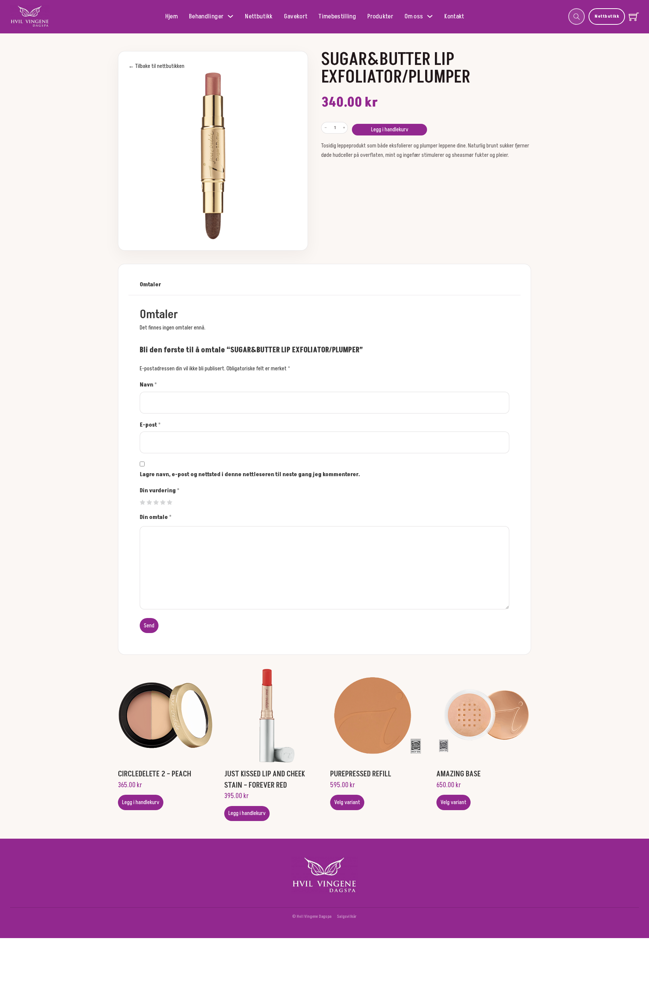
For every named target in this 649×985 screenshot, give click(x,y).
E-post (150, 425)
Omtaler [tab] (150, 285)
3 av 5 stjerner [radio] (156, 502)
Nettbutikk (258, 16)
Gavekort (296, 16)
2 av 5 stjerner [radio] (149, 502)
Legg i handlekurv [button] (140, 802)
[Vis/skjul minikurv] (634, 17)
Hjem (171, 16)
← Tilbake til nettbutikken (156, 66)
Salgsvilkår (347, 916)
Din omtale (156, 517)
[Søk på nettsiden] (576, 16)
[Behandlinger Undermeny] (230, 16)
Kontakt (454, 16)
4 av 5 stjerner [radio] (163, 502)
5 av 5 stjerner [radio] (169, 502)
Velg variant (347, 802)
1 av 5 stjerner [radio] (142, 502)
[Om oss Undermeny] (430, 16)
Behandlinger (206, 16)
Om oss (413, 16)
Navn (148, 385)
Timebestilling (337, 16)
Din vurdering (160, 491)
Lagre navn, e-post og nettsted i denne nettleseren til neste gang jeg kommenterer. (250, 474)
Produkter (380, 16)
